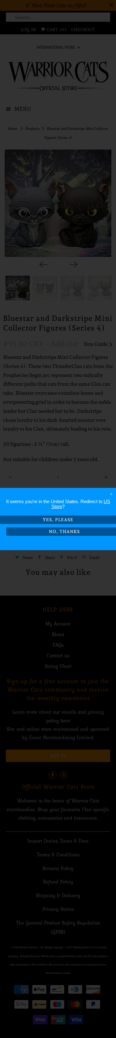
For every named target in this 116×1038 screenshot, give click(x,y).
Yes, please (58, 519)
